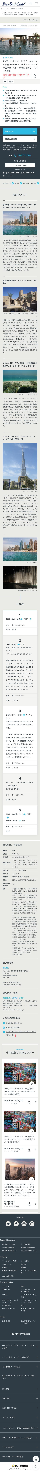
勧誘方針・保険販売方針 (28, 1247)
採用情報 (23, 1267)
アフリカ (4, 1295)
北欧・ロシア (6, 1289)
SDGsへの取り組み (7, 1276)
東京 (20, 155)
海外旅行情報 (6, 1321)
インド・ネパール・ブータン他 (28, 1296)
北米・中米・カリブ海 (8, 1309)
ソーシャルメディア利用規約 (28, 1272)
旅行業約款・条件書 (8, 1247)
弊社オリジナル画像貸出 (9, 1271)
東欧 (22, 1286)
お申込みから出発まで (8, 1244)
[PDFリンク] (14, 1035)
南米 (22, 1305)
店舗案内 (4, 1267)
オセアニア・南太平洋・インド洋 (28, 1310)
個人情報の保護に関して (14, 1023)
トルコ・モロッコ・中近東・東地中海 (28, 1290)
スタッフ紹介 (25, 1261)
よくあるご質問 (25, 1244)
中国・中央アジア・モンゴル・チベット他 (10, 1301)
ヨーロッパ (5, 1286)
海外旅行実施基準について (28, 1251)
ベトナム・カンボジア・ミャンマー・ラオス (28, 1301)
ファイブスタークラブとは (10, 1261)
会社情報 (23, 1264)
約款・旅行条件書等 (12, 1027)
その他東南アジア (7, 1305)
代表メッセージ (6, 1264)
